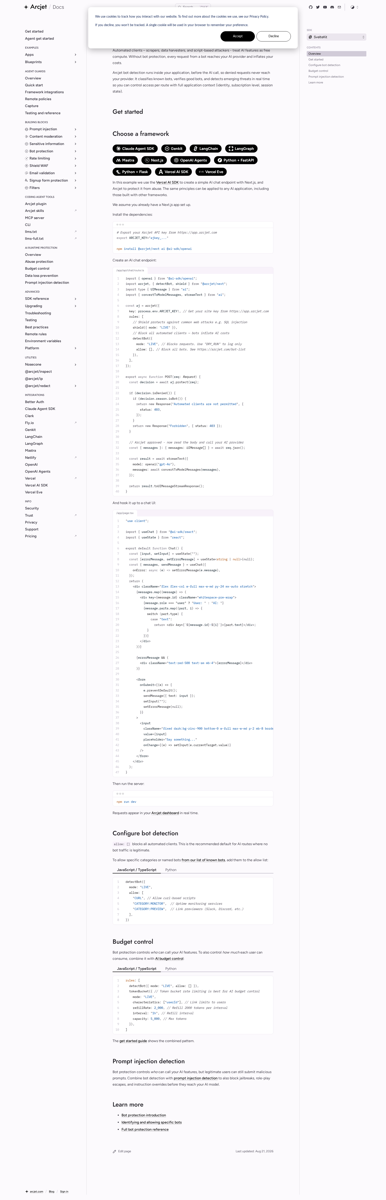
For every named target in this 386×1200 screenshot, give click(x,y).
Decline (274, 36)
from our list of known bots (203, 860)
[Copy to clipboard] (268, 232)
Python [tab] (170, 870)
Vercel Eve (214, 172)
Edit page (124, 1151)
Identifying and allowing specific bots (152, 1122)
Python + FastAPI (239, 160)
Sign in (64, 1191)
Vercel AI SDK (176, 172)
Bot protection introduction (144, 1115)
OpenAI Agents (193, 160)
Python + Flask (135, 172)
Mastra (128, 160)
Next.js (157, 160)
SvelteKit (320, 37)
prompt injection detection (196, 1078)
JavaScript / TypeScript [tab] (136, 870)
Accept (238, 36)
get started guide (133, 1041)
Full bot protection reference (145, 1129)
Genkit (177, 148)
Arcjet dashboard (165, 813)
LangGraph (244, 148)
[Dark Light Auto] (354, 7)
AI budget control (169, 958)
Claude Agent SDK (138, 148)
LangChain (208, 148)
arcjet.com (36, 1191)
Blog (51, 1191)
